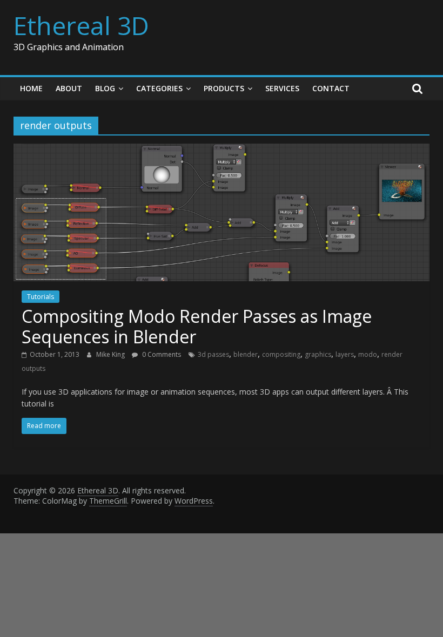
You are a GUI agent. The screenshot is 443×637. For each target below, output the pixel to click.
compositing (281, 354)
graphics (318, 354)
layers (344, 354)
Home (31, 88)
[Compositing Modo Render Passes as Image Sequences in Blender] (222, 150)
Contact (331, 88)
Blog (105, 88)
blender (245, 354)
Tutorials (40, 296)
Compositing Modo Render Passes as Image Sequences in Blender (197, 326)
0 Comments (160, 354)
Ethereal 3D (81, 25)
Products (224, 88)
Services (282, 88)
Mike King (111, 354)
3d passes (213, 354)
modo (367, 354)
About (69, 88)
